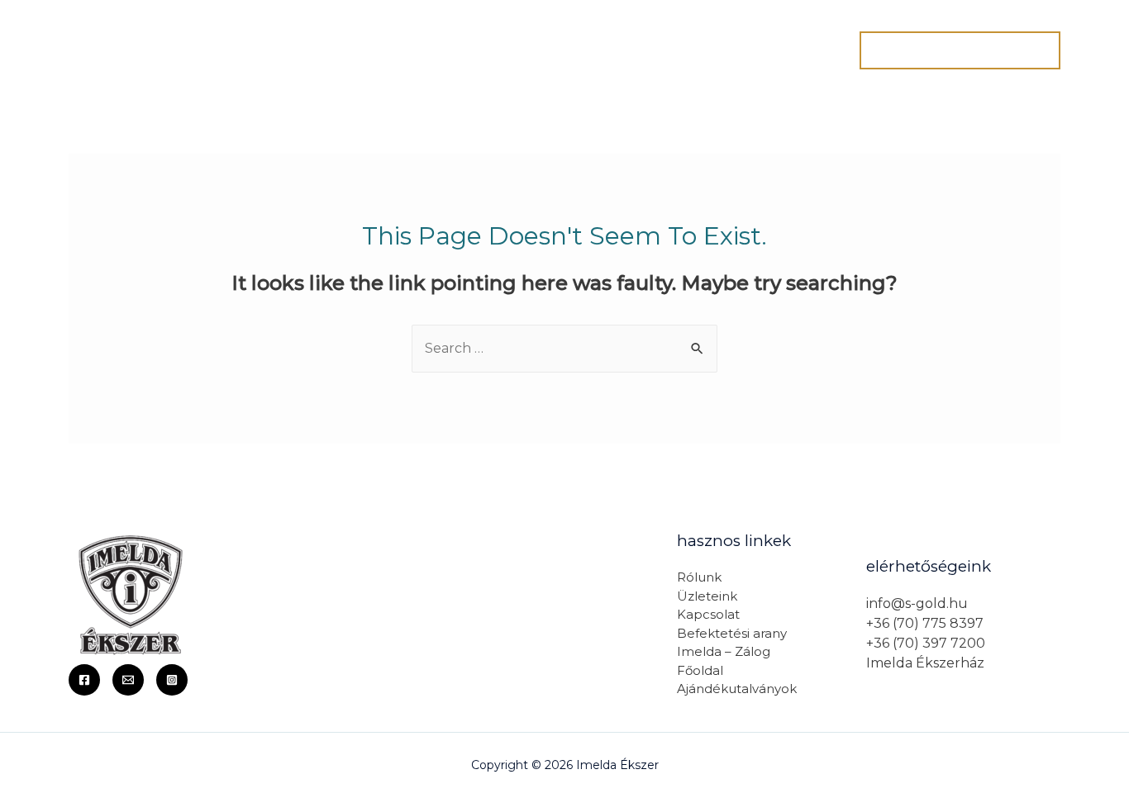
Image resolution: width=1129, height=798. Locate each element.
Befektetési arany (732, 633)
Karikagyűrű (501, 50)
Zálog (811, 50)
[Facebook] (84, 680)
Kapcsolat (708, 614)
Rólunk (393, 50)
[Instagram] (172, 680)
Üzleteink (707, 596)
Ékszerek (734, 50)
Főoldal (317, 50)
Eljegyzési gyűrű (623, 50)
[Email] (128, 680)
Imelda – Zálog (723, 651)
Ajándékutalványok (737, 688)
